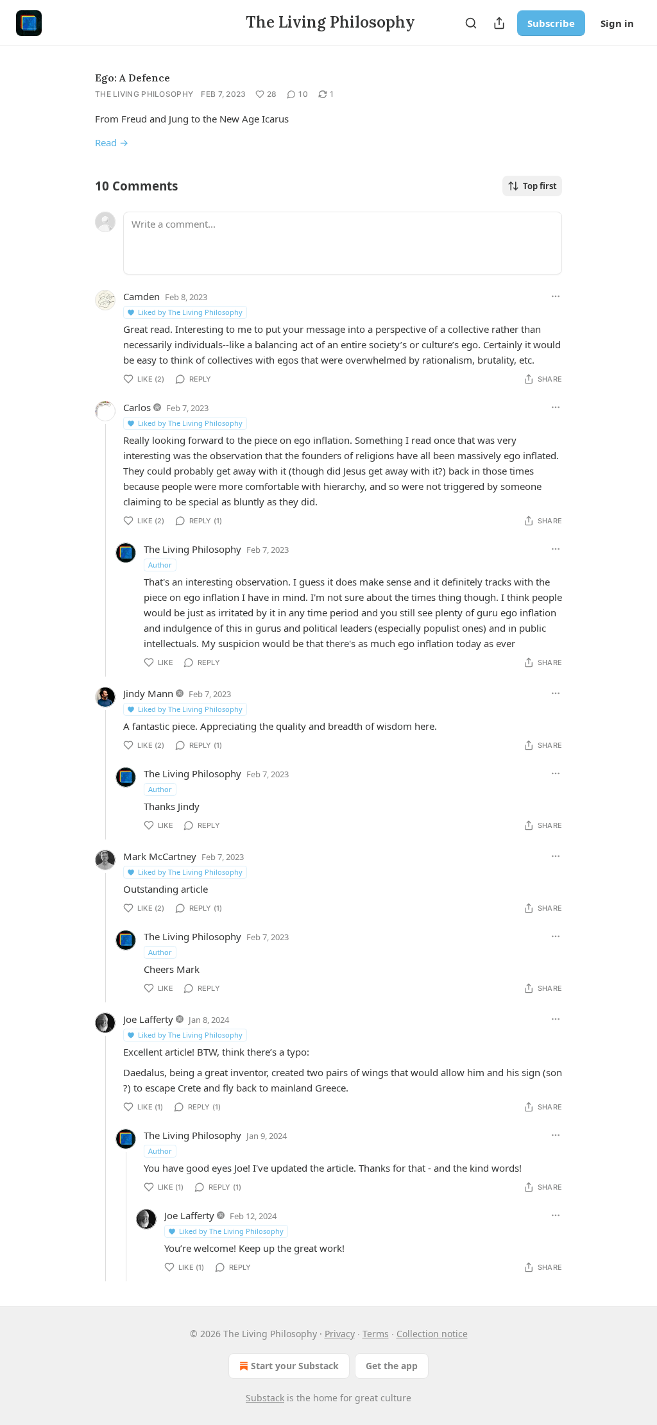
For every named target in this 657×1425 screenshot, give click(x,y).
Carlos (137, 407)
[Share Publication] (499, 23)
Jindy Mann (148, 693)
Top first (540, 186)
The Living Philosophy (144, 94)
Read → (111, 142)
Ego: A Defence (132, 77)
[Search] (471, 23)
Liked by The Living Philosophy (190, 312)
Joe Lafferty (148, 1019)
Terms (376, 1334)
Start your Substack (295, 1366)
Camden (141, 296)
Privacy (340, 1334)
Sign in (617, 23)
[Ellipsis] (555, 296)
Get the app (392, 1366)
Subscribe (551, 23)
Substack (265, 1398)
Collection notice (432, 1334)
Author (160, 564)
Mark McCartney (159, 856)
